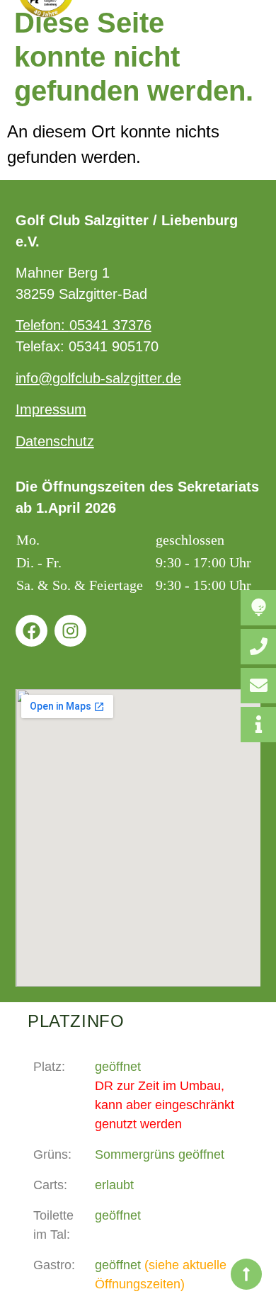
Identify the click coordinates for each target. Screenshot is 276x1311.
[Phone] (258, 646)
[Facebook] (31, 631)
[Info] (258, 724)
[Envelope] (258, 685)
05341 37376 (110, 325)
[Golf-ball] (258, 607)
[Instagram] (70, 631)
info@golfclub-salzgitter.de (98, 378)
